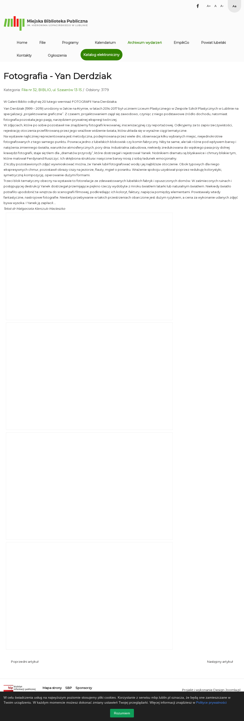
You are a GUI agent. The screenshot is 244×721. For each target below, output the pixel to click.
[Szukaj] (189, 6)
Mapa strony (52, 688)
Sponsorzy (84, 688)
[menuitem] (22, 42)
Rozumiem (122, 713)
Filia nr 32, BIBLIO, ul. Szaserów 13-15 (51, 90)
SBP (68, 688)
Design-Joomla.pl (226, 690)
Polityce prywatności (211, 702)
